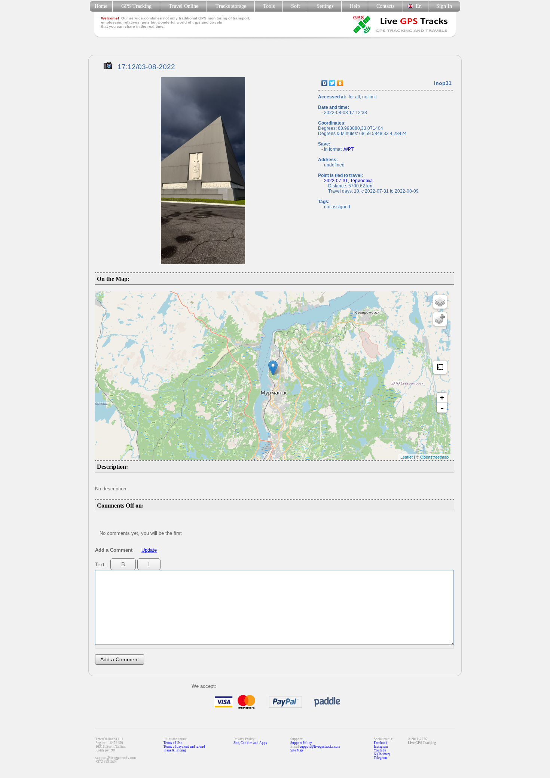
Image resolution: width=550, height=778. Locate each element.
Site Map (296, 750)
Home (101, 6)
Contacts (385, 6)
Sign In (444, 6)
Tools (269, 6)
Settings (325, 6)
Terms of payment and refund (184, 746)
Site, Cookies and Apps (250, 743)
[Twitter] (332, 83)
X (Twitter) (382, 754)
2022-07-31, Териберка (348, 180)
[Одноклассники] (340, 83)
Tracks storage (231, 6)
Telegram (380, 758)
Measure (440, 367)
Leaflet (406, 457)
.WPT (348, 149)
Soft (295, 6)
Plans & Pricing (175, 750)
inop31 (443, 83)
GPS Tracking (136, 6)
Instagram (381, 746)
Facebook (381, 743)
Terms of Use (173, 743)
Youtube (380, 750)
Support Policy (301, 743)
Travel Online (183, 6)
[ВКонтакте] (325, 83)
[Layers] (440, 302)
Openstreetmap (434, 457)
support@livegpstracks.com (320, 746)
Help (355, 6)
